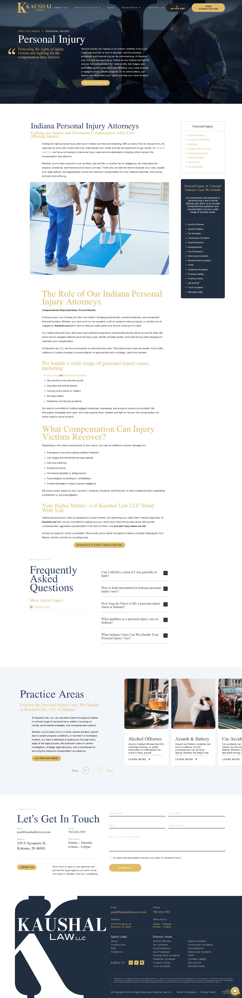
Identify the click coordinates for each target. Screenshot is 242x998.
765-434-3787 (77, 832)
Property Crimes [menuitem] (195, 278)
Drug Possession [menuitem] (196, 242)
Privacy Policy (208, 992)
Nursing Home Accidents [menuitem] (199, 149)
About (114, 941)
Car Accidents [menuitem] (194, 233)
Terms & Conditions (186, 992)
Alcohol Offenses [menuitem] (196, 224)
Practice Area (118, 944)
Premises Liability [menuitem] (196, 157)
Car (49, 375)
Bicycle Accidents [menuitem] (196, 135)
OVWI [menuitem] (190, 265)
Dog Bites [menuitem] (192, 144)
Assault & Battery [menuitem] (195, 229)
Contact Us (117, 951)
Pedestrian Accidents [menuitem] (198, 153)
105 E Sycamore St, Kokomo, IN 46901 (31, 845)
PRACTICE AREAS (29, 31)
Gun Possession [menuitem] (195, 251)
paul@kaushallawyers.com (33, 832)
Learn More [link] (137, 759)
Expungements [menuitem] (195, 247)
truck (55, 375)
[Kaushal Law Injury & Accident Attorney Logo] (34, 8)
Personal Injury (42, 606)
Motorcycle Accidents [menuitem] (198, 256)
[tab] (135, 573)
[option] (146, 722)
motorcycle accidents (75, 375)
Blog (113, 948)
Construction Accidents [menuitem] (198, 139)
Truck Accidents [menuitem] (195, 287)
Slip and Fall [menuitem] (193, 162)
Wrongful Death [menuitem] (195, 167)
